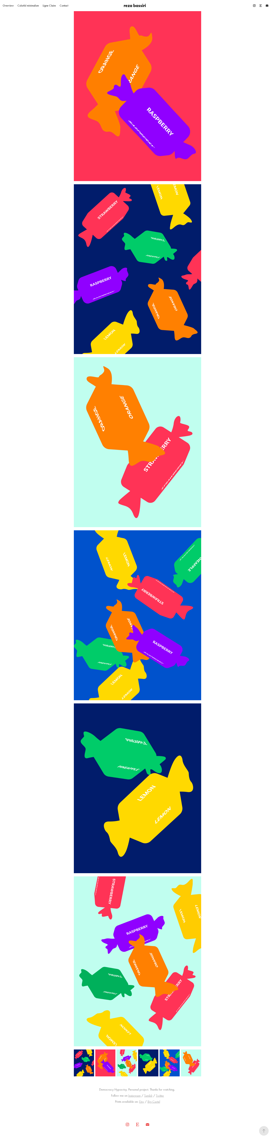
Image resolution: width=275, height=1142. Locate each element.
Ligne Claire (49, 5)
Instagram (134, 1095)
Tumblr (148, 1095)
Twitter (160, 1095)
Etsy (141, 1101)
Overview (8, 5)
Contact (64, 5)
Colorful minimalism (28, 5)
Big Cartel (154, 1101)
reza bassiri (135, 5)
